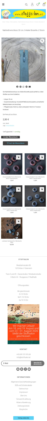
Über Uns (23, 395)
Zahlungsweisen (23, 406)
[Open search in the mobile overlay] (26, 4)
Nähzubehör (13, 22)
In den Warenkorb (10, 137)
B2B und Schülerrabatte (23, 385)
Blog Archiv (23, 409)
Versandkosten (10, 125)
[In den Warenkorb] (18, 157)
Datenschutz (23, 389)
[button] (12, 4)
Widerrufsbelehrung (23, 402)
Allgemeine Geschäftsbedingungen (23, 382)
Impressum (23, 392)
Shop (7, 22)
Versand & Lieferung (23, 399)
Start (4, 22)
